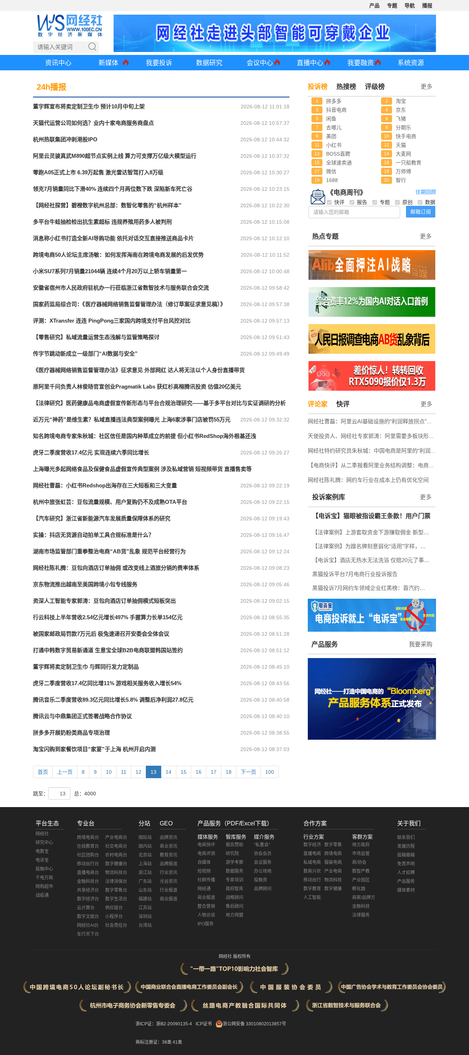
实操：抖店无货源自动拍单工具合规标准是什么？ (93, 535)
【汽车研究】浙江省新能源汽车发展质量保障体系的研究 (101, 518)
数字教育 (312, 888)
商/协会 (359, 862)
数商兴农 (312, 871)
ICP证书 (204, 1023)
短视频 (204, 871)
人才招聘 (406, 872)
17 (214, 772)
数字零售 (333, 844)
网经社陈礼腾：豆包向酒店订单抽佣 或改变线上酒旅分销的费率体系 (116, 568)
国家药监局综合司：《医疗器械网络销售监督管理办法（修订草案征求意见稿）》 (129, 304)
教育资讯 (168, 855)
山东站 (145, 890)
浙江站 (145, 872)
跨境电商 (333, 853)
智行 (401, 180)
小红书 (333, 145)
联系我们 (406, 837)
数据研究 (209, 63)
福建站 (145, 899)
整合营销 (206, 906)
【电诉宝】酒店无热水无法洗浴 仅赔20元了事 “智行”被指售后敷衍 (372, 560)
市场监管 (361, 853)
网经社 (42, 833)
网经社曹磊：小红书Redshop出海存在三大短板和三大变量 (105, 485)
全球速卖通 (339, 163)
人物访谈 (206, 915)
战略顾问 (234, 897)
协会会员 (263, 853)
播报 (427, 5)
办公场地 (263, 871)
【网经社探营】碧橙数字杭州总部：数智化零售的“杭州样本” (107, 205)
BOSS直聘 (338, 154)
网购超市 (44, 886)
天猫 (401, 145)
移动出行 (312, 880)
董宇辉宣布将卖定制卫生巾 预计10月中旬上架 (89, 106)
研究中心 (44, 842)
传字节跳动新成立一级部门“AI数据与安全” (85, 353)
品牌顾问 (263, 888)
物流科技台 (116, 872)
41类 (177, 1042)
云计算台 (86, 907)
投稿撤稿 (406, 855)
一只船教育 (408, 163)
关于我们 (409, 823)
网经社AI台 (88, 925)
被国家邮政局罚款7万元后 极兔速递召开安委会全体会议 (101, 634)
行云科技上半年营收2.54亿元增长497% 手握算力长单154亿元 (107, 617)
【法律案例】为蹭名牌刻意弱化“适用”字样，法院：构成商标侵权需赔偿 (372, 546)
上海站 (145, 863)
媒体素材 (406, 890)
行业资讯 (168, 872)
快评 (339, 202)
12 (138, 772)
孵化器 (358, 888)
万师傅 (403, 171)
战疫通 (42, 895)
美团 (331, 136)
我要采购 (420, 644)
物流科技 (333, 880)
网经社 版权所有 (235, 956)
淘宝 (401, 101)
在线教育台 (88, 846)
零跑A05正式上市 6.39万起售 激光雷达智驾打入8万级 (98, 172)
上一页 (65, 772)
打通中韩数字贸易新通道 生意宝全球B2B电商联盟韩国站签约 (108, 650)
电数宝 (42, 851)
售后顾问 (234, 906)
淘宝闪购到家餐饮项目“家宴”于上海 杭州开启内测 (94, 749)
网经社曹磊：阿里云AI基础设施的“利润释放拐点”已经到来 (378, 421)
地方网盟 (234, 915)
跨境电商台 (88, 837)
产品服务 (324, 644)
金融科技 (361, 906)
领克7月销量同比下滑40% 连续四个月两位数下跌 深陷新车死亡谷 (112, 189)
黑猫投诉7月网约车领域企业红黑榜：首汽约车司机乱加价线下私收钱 (372, 588)
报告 (362, 202)
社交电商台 (116, 846)
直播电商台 (88, 872)
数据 (430, 202)
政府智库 (234, 888)
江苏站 (145, 907)
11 (123, 772)
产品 (374, 5)
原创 (407, 202)
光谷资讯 (168, 881)
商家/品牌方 (363, 897)
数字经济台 (88, 899)
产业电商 (333, 871)
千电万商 (44, 877)
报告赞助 (234, 844)
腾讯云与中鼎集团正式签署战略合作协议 (82, 716)
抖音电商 (336, 110)
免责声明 (406, 863)
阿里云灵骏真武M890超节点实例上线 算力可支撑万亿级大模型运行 (114, 156)
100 (269, 772)
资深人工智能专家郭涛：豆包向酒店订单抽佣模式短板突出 (104, 601)
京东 (401, 110)
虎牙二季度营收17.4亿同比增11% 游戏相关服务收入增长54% (107, 683)
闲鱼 (331, 119)
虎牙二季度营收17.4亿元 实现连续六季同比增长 (91, 452)
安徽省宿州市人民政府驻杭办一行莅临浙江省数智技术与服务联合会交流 (121, 288)
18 (229, 772)
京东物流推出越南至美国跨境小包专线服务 (85, 584)
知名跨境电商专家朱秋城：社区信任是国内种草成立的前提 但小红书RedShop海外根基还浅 (144, 436)
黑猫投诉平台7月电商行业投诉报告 (355, 574)
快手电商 (406, 136)
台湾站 (145, 925)
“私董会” (262, 844)
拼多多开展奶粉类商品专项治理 (71, 732)
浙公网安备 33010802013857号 (254, 1023)
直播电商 (312, 853)
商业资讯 (168, 846)
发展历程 (406, 846)
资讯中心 (58, 63)
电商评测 (206, 853)
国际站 (145, 837)
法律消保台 (116, 881)
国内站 (145, 846)
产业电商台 (116, 837)
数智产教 (361, 871)
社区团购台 (88, 855)
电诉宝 (42, 860)
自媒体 (204, 862)
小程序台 (114, 916)
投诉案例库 (328, 497)
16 (199, 772)
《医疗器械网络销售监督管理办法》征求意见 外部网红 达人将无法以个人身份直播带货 (139, 370)
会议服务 (263, 862)
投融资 (260, 880)
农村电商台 (116, 855)
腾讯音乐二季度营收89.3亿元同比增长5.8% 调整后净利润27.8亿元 (113, 699)
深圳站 (145, 916)
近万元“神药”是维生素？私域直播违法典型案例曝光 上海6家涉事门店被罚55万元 (131, 419)
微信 (331, 171)
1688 (332, 180)
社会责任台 (116, 925)
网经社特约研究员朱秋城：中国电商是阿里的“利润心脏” (375, 450)
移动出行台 (88, 863)
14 (168, 772)
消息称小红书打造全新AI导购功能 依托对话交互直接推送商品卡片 (113, 238)
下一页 (248, 772)
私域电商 (312, 862)
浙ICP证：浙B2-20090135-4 (164, 1023)
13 (153, 772)
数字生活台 (116, 899)
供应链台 (114, 907)
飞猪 (401, 119)
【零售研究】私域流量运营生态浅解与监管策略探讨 (96, 337)
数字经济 (312, 844)
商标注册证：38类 (154, 1042)
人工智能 (312, 897)
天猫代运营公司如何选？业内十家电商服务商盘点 (93, 123)
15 (184, 772)
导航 (410, 5)
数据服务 (234, 871)
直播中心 (310, 63)
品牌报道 (168, 863)
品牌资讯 (168, 837)
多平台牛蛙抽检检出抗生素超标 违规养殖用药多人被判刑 (102, 222)
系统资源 (411, 63)
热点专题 (325, 236)
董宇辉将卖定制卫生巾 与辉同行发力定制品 (86, 667)
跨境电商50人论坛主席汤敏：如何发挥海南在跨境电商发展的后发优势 (118, 255)
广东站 (145, 881)
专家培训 (234, 880)
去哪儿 (333, 127)
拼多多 (333, 101)
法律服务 (361, 915)
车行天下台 (88, 934)
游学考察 (234, 862)
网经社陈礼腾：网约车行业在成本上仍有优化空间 (368, 480)
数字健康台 (116, 863)
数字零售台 (116, 890)
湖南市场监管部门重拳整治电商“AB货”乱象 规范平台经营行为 (109, 551)
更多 (426, 236)
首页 (43, 772)
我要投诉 (159, 63)
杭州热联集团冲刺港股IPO (65, 139)
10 (109, 772)
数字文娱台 (88, 916)
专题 (392, 5)
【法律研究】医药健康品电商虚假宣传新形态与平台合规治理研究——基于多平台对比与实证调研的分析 (159, 403)
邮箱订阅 (420, 212)
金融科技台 (88, 881)
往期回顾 (426, 192)
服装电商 (333, 862)
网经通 (204, 888)
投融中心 (44, 869)
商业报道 (168, 899)
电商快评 (206, 844)
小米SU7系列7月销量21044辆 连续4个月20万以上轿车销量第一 (110, 271)
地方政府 (361, 844)
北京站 (145, 855)
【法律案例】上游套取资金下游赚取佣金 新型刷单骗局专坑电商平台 (372, 532)
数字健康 (333, 888)
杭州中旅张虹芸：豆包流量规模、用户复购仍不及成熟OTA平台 (110, 502)
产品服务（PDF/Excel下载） (235, 823)
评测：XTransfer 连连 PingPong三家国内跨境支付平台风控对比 (112, 320)
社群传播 (206, 880)
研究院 (232, 853)
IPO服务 (205, 923)
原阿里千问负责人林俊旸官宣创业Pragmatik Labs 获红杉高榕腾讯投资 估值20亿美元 (137, 386)
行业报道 (168, 890)
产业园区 (361, 880)
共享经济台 (88, 890)
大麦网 (403, 154)
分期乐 (403, 127)
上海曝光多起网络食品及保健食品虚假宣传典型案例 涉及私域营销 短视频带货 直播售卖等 (142, 469)
